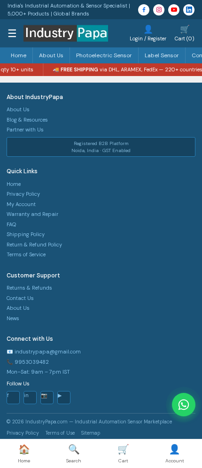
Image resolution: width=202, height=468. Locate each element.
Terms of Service (26, 254)
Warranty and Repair (32, 214)
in (26, 395)
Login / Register (148, 33)
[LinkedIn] (188, 9)
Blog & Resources (27, 119)
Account (174, 453)
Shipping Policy (26, 234)
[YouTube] (173, 9)
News (13, 318)
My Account (21, 204)
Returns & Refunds (29, 287)
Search (73, 453)
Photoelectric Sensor (104, 55)
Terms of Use (60, 433)
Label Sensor (162, 55)
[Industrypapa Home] (65, 33)
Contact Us (20, 298)
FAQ (11, 224)
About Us (51, 55)
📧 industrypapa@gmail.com (44, 351)
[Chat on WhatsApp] (183, 404)
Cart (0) (184, 33)
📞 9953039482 (28, 362)
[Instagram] (158, 9)
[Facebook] (143, 9)
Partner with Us (25, 129)
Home (18, 55)
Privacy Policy (23, 194)
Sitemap (90, 433)
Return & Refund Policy (34, 244)
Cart (123, 453)
